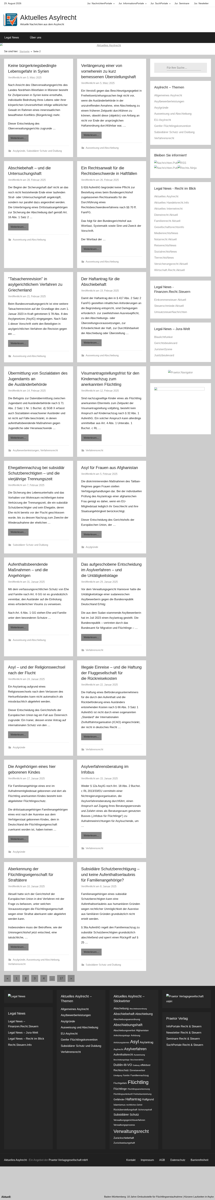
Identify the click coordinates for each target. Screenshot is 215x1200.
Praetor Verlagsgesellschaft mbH (68, 1160)
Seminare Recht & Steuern (183, 1038)
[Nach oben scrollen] (208, 1193)
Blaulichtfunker (163, 337)
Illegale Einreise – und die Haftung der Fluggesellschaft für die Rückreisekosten (111, 673)
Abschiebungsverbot (124, 1030)
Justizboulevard (164, 355)
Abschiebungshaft (128, 1025)
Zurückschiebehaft (124, 1138)
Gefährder (119, 1099)
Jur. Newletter (201, 3)
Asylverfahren (135, 1049)
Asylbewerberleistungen (26, 450)
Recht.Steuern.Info (20, 1044)
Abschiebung (144, 1014)
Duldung (136, 1065)
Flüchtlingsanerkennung (139, 1089)
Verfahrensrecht (49, 450)
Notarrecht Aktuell (165, 239)
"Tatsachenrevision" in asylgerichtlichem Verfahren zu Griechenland (35, 284)
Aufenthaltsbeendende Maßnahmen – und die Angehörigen (28, 570)
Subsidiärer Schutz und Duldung (44, 150)
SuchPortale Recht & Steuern (184, 1044)
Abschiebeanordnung (138, 1009)
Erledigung (118, 1075)
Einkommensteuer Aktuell (170, 299)
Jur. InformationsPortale (131, 3)
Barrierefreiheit (199, 1160)
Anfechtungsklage (122, 1035)
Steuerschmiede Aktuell (169, 305)
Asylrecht (118, 1049)
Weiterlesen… (18, 138)
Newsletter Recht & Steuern (183, 1032)
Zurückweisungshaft (124, 1143)
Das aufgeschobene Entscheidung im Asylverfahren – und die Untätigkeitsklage (111, 570)
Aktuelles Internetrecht (168, 208)
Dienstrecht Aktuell (166, 214)
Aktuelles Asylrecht (48, 17)
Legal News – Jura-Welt (23, 1032)
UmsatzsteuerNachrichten (170, 312)
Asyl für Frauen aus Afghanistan (109, 467)
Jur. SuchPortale (159, 3)
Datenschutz (177, 1160)
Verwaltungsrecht (131, 1131)
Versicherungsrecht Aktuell (171, 263)
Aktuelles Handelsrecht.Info (171, 202)
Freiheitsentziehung (142, 1094)
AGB (162, 1160)
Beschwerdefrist (137, 1060)
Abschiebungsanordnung (127, 1019)
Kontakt (130, 1160)
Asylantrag (146, 1042)
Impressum (147, 1160)
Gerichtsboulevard (165, 343)
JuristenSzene (163, 349)
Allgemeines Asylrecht (168, 95)
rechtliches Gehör (134, 1105)
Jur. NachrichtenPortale (99, 3)
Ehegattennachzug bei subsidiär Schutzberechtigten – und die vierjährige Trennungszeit (36, 473)
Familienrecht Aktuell (167, 221)
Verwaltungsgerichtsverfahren (129, 1120)
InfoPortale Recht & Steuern (183, 1026)
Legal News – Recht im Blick (26, 1038)
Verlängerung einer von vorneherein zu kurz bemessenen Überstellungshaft (108, 71)
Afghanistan (142, 1030)
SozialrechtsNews (165, 251)
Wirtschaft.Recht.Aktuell (169, 270)
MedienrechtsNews (166, 233)
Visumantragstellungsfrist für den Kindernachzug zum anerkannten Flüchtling (110, 379)
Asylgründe (19, 150)
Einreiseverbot (137, 1070)
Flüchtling (138, 1082)
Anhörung (135, 1035)
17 (61, 978)
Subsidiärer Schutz (126, 1114)
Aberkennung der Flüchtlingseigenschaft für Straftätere (30, 874)
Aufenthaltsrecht (123, 1054)
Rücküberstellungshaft (125, 1109)
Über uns (35, 37)
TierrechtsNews (164, 257)
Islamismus (119, 1105)
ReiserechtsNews (165, 245)
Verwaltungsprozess (124, 1125)
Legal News (11, 37)
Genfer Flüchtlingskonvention (172, 126)
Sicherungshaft (145, 1110)
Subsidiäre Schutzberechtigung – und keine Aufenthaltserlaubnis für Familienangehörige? (110, 874)
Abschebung (121, 1008)
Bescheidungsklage (122, 1060)
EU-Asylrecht (162, 119)
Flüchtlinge (120, 1088)
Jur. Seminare (182, 3)
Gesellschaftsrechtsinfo (169, 227)
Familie (126, 1075)
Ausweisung (139, 1055)
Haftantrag (133, 1099)
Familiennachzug (140, 1075)
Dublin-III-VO (123, 1065)
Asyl (134, 1041)
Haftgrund (148, 1099)
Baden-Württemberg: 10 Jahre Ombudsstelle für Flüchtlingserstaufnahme (124, 1196)
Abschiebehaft (124, 1014)
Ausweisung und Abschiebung (102, 147)
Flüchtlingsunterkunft (123, 1094)
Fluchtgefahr (120, 1083)
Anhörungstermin (121, 1042)
